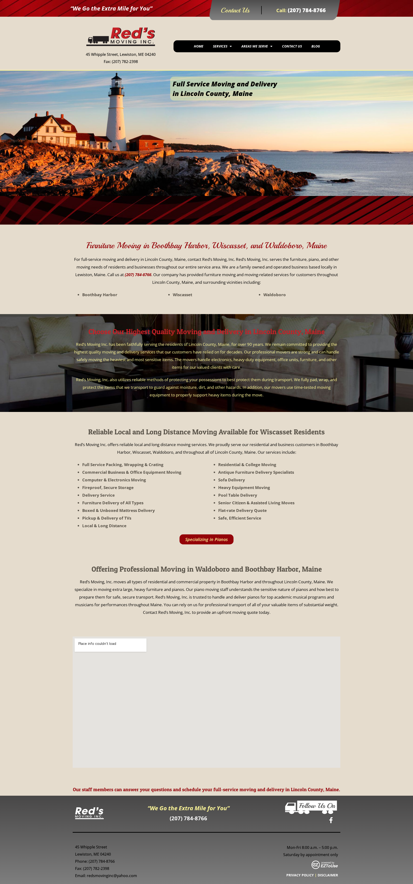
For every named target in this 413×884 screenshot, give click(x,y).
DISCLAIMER (328, 875)
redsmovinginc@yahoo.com (112, 875)
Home (198, 46)
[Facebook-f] (331, 820)
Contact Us (292, 46)
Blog (315, 46)
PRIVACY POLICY (300, 875)
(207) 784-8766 (307, 10)
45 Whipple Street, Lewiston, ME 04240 (121, 54)
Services (220, 46)
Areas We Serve (254, 46)
